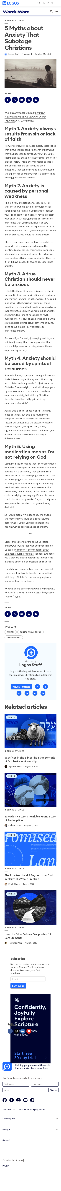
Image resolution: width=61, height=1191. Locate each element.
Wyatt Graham (15, 766)
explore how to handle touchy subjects (32, 573)
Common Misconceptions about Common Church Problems (25, 116)
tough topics (13, 637)
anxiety (10, 632)
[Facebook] (10, 1031)
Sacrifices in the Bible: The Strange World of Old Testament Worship (30, 759)
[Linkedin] (22, 1031)
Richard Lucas (14, 825)
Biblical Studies (14, 20)
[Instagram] (16, 1031)
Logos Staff (13, 54)
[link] (51, 11)
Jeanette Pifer (15, 942)
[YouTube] (28, 1031)
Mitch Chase (14, 884)
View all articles (21, 686)
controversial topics (30, 632)
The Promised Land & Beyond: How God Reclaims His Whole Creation (29, 877)
